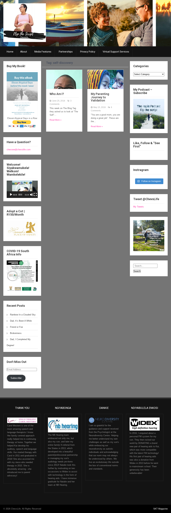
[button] (22, 189)
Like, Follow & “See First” (146, 144)
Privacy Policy (87, 51)
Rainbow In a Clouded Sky (23, 314)
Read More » (55, 120)
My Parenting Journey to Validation (100, 97)
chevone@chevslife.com (19, 149)
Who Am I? (57, 94)
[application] (22, 189)
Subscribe (16, 378)
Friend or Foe (16, 327)
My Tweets (138, 206)
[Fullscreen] (35, 194)
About (23, 51)
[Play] (11, 194)
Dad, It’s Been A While (21, 321)
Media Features (42, 51)
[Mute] (31, 194)
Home (10, 51)
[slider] (20, 194)
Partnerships (66, 51)
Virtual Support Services (116, 51)
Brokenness (16, 333)
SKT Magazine (160, 509)
